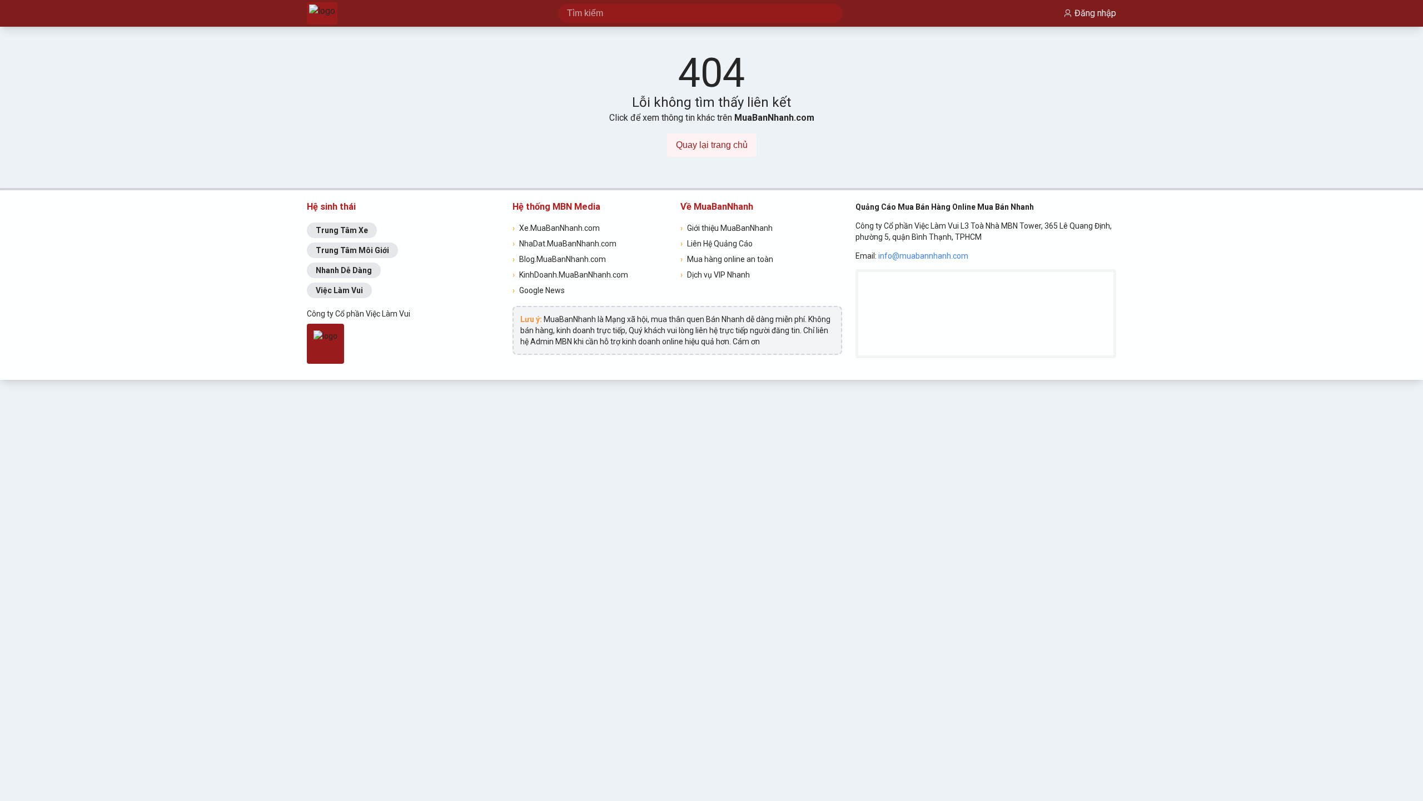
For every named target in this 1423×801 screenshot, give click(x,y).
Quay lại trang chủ (712, 145)
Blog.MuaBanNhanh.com (559, 259)
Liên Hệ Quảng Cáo (716, 243)
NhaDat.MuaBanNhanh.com (564, 243)
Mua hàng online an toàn (726, 259)
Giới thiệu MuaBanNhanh (726, 228)
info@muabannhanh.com (923, 255)
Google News (539, 290)
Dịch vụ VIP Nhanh (715, 274)
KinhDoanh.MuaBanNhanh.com (570, 274)
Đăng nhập (1095, 13)
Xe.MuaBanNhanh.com (556, 228)
